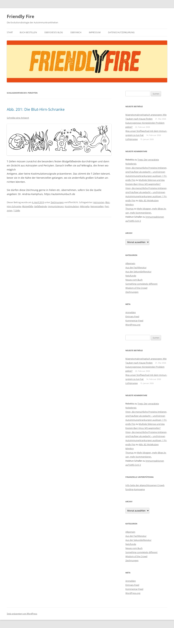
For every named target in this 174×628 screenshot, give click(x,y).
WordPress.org (132, 324)
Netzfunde (130, 275)
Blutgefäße (27, 206)
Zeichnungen (57, 202)
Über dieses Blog (53, 32)
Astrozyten (98, 202)
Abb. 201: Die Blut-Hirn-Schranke (36, 109)
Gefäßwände (40, 206)
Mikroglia (84, 206)
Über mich (75, 32)
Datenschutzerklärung (121, 32)
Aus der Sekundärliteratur (138, 271)
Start (10, 32)
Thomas (129, 208)
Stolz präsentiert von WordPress (22, 613)
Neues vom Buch (134, 279)
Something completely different (141, 283)
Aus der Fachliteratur (135, 267)
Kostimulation (72, 206)
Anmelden (130, 312)
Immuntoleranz (56, 206)
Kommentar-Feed (134, 320)
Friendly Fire (20, 16)
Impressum (95, 32)
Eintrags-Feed (132, 316)
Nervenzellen (97, 206)
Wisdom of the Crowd (136, 287)
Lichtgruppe (131, 139)
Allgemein (130, 263)
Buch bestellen (28, 32)
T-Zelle (16, 210)
